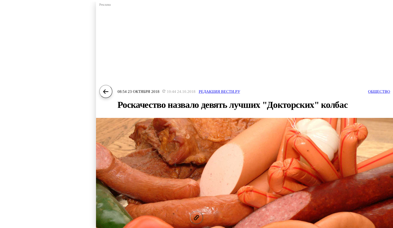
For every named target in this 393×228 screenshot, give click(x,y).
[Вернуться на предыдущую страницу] (105, 91)
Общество (379, 91)
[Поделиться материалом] (196, 217)
